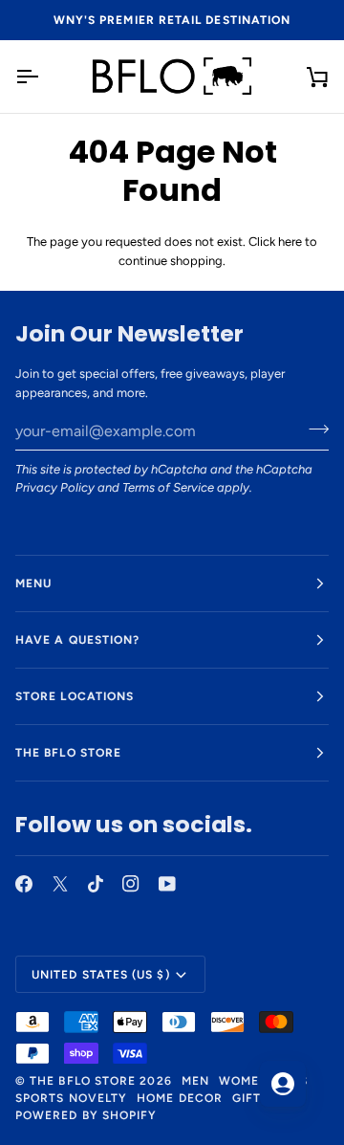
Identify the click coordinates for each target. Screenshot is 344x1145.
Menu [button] (33, 583)
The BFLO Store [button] (68, 753)
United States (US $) (101, 974)
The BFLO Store (83, 1081)
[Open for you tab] (283, 1084)
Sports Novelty (71, 1098)
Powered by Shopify (86, 1115)
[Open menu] (44, 76)
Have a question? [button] (77, 640)
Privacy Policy (55, 487)
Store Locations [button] (74, 696)
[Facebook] (23, 883)
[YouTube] (167, 883)
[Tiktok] (95, 883)
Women (244, 1081)
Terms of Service (168, 487)
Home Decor (180, 1098)
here (290, 241)
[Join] (313, 428)
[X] (60, 883)
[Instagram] (131, 883)
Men (195, 1081)
